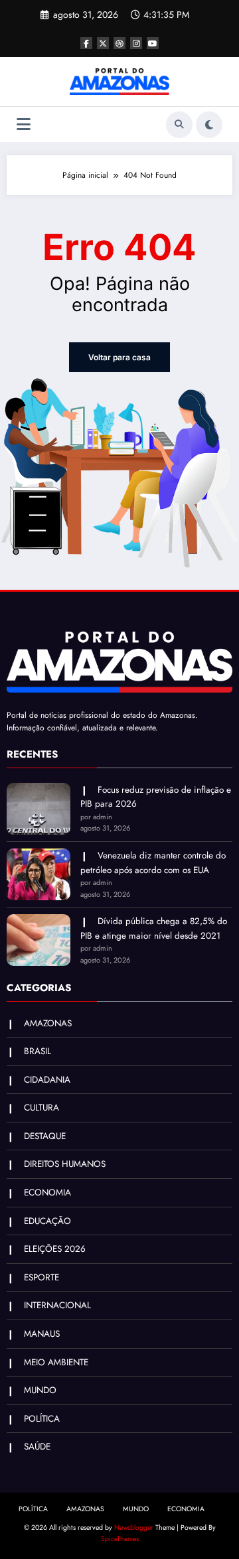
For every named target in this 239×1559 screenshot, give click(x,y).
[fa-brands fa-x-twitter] (103, 43)
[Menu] (24, 124)
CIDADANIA (47, 1079)
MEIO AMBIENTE (56, 1362)
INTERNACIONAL (57, 1305)
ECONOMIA (47, 1192)
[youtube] (153, 43)
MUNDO (40, 1390)
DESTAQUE (45, 1136)
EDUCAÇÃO (47, 1221)
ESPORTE (41, 1277)
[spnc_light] (209, 124)
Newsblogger (133, 1527)
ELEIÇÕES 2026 (55, 1249)
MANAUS (42, 1333)
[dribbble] (119, 43)
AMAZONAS (48, 1023)
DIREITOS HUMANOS (65, 1164)
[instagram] (136, 43)
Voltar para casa (119, 357)
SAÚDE (37, 1446)
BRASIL (37, 1051)
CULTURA (41, 1107)
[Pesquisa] (179, 125)
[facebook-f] (86, 43)
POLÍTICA (42, 1418)
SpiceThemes (120, 1539)
